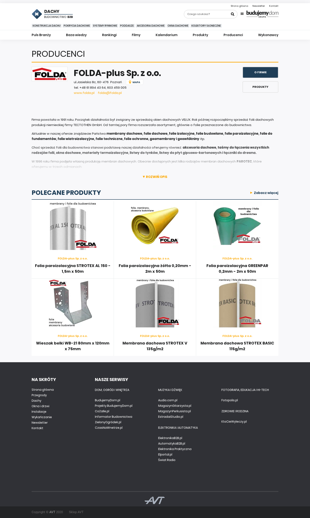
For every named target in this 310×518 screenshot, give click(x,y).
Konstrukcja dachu (47, 25)
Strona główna (239, 6)
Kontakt (273, 6)
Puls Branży (41, 35)
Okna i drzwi (40, 406)
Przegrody (39, 395)
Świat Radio (166, 460)
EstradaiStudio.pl (170, 417)
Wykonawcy (268, 35)
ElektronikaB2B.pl (170, 438)
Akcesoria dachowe (150, 25)
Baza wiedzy (76, 35)
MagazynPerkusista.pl (174, 411)
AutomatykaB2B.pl (171, 443)
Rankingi (109, 35)
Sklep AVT (76, 512)
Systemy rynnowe (105, 25)
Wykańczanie (42, 417)
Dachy (36, 401)
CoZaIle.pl (102, 411)
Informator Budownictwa (113, 417)
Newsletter (258, 6)
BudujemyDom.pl (107, 400)
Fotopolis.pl (229, 400)
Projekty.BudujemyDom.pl (113, 406)
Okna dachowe (178, 25)
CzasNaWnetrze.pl (109, 428)
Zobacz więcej (266, 193)
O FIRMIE (260, 72)
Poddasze (127, 25)
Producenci (233, 35)
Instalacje (39, 412)
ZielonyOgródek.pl (108, 422)
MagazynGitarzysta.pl (174, 406)
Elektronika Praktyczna (174, 449)
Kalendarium (167, 35)
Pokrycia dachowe (77, 25)
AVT (52, 512)
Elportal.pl (165, 454)
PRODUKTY (260, 87)
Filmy (136, 35)
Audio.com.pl (167, 400)
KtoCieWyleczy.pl (234, 421)
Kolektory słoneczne (206, 25)
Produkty (200, 35)
